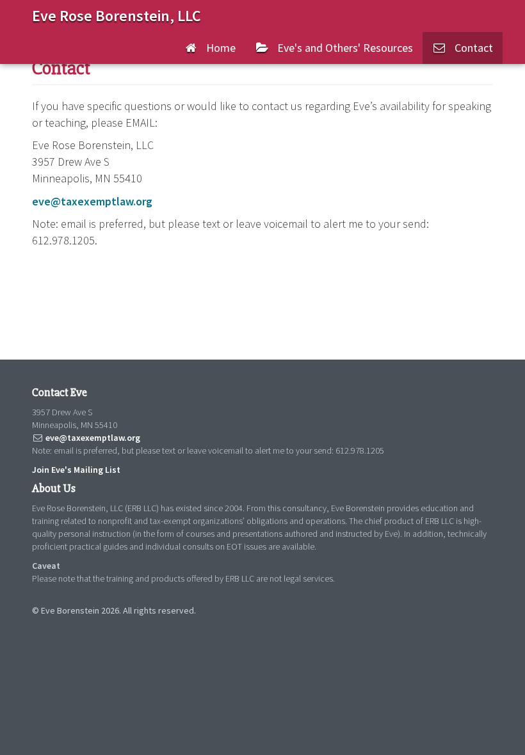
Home (217, 47)
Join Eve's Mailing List (76, 469)
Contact (470, 47)
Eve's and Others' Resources (341, 47)
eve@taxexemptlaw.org (92, 201)
